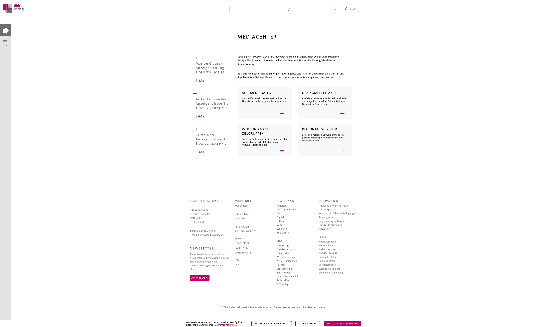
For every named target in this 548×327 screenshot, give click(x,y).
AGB (237, 264)
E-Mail (201, 80)
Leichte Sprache (327, 209)
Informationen (328, 201)
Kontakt (240, 238)
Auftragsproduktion (287, 209)
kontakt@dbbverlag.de (211, 235)
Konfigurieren (307, 323)
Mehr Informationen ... (225, 325)
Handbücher (283, 253)
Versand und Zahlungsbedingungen (337, 213)
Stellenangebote (245, 231)
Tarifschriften (284, 272)
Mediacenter (243, 201)
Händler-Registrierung (330, 225)
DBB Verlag (242, 214)
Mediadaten (241, 206)
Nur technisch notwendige (271, 323)
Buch (279, 213)
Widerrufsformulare (329, 269)
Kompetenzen (285, 201)
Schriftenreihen (285, 269)
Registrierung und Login (331, 221)
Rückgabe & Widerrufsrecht (333, 206)
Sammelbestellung (329, 257)
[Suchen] (289, 9)
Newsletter (242, 243)
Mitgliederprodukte (287, 257)
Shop (280, 241)
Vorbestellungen (327, 265)
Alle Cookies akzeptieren (342, 323)
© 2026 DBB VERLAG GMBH (204, 201)
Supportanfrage (327, 261)
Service (323, 237)
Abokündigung (326, 245)
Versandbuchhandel (287, 276)
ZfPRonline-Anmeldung (331, 272)
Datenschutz (243, 252)
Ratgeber (281, 265)
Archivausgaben (327, 249)
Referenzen (242, 227)
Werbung (282, 229)
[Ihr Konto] (335, 9)
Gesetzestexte (284, 249)
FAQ (237, 260)
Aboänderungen (327, 242)
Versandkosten (282, 307)
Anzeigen (282, 206)
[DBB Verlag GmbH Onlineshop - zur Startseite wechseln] (13, 8)
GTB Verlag (240, 218)
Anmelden (199, 277)
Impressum (241, 248)
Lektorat (281, 221)
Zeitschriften (283, 233)
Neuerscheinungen (287, 261)
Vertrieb (281, 225)
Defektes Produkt (328, 253)
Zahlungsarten (326, 217)
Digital (280, 217)
